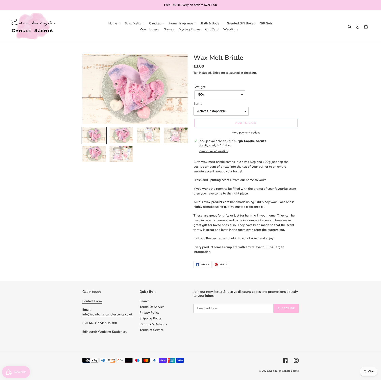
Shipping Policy (151, 318)
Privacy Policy (149, 312)
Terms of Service (152, 330)
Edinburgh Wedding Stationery (104, 332)
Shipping (219, 73)
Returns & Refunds (153, 324)
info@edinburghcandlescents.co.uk (107, 314)
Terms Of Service (152, 307)
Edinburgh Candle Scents (284, 371)
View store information (213, 151)
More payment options (246, 132)
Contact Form (92, 301)
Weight (199, 87)
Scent (197, 103)
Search (144, 301)
